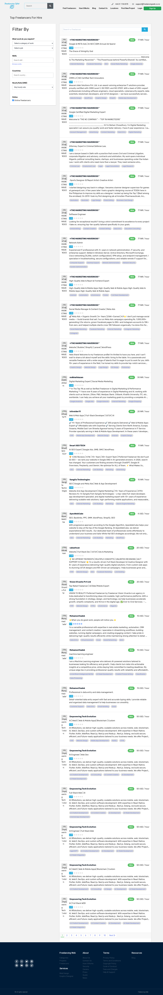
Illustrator (84, 200)
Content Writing (104, 228)
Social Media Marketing (119, 64)
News (85, 978)
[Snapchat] (27, 965)
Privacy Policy (109, 958)
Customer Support (77, 706)
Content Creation (90, 228)
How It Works (84, 8)
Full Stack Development (119, 295)
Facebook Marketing (94, 64)
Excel (98, 640)
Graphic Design (101, 98)
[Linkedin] (32, 961)
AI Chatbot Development (79, 774)
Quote (85, 975)
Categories (64, 958)
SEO (106, 64)
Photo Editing (109, 200)
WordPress (88, 98)
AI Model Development (104, 674)
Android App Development (79, 817)
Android (73, 295)
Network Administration (111, 262)
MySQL (114, 740)
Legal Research (127, 166)
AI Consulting (96, 774)
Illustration (74, 200)
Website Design (75, 98)
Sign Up (152, 8)
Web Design (64, 973)
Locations (114, 8)
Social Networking (110, 640)
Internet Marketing (77, 64)
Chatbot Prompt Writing (124, 674)
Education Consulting (132, 228)
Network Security (129, 262)
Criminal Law (74, 166)
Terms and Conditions (112, 961)
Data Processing (76, 678)
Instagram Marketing (131, 329)
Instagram (74, 333)
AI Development (127, 774)
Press (85, 972)
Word (121, 640)
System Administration (78, 267)
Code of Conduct (110, 966)
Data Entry (122, 132)
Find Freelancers (69, 8)
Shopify (112, 98)
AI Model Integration (77, 855)
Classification (141, 674)
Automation (83, 295)
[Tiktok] (32, 965)
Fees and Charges (110, 969)
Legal (100, 166)
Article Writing (75, 228)
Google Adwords (136, 64)
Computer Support (77, 262)
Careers (86, 969)
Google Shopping (135, 401)
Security (86, 966)
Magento (113, 606)
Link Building (98, 469)
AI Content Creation (111, 774)
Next (111, 935)
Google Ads (90, 401)
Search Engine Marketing (125, 503)
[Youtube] (22, 965)
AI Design (107, 889)
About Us (86, 958)
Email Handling (103, 706)
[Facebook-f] (17, 961)
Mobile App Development (128, 98)
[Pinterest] (17, 965)
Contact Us (103, 8)
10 (105, 935)
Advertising (93, 132)
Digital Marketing (135, 132)
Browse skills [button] (17, 64)
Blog (94, 8)
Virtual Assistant (87, 640)
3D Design (114, 367)
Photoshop (126, 367)
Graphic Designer (66, 976)
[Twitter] (27, 961)
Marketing (109, 469)
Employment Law (89, 166)
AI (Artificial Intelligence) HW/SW (81, 674)
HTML (93, 606)
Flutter (105, 295)
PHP (71, 435)
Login (140, 8)
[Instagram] (22, 961)
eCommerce (95, 295)
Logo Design (96, 200)
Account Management (78, 132)
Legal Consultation (112, 166)
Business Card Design (125, 200)
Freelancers (64, 964)
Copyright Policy (109, 964)
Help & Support (109, 972)
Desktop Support (93, 262)
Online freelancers (22, 100)
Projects (63, 961)
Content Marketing (108, 132)
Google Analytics (76, 401)
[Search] (50, 6)
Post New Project (128, 8)
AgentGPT (74, 851)
